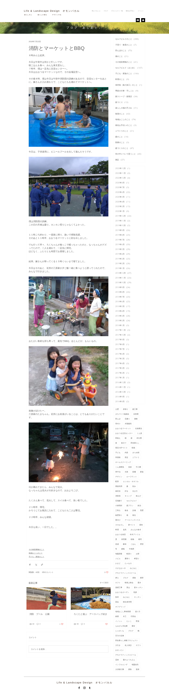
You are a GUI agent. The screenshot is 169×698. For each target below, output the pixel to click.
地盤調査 (118, 553)
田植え (118, 438)
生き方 (135, 491)
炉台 (126, 491)
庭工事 (135, 409)
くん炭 (139, 433)
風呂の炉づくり (121, 447)
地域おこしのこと (36, 553)
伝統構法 (138, 428)
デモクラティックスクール (125, 573)
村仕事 (139, 438)
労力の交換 (119, 635)
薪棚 (134, 472)
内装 (126, 452)
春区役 (118, 491)
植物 (132, 539)
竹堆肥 (131, 549)
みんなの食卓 (136, 529)
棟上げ (138, 496)
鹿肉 (141, 525)
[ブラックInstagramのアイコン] (84, 687)
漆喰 (136, 419)
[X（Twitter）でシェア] (36, 564)
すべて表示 (104, 583)
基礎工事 (118, 587)
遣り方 (137, 611)
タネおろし (119, 525)
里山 (128, 587)
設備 (134, 510)
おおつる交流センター (124, 433)
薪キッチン (138, 587)
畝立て (123, 443)
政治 (139, 505)
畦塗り (129, 553)
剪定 (126, 457)
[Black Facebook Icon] (79, 687)
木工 (124, 616)
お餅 (137, 553)
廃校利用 (118, 486)
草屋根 (118, 457)
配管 (117, 481)
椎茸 (140, 539)
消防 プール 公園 (40, 614)
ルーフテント (131, 476)
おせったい (119, 650)
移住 (134, 515)
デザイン (118, 476)
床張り (125, 409)
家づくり (131, 525)
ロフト (118, 582)
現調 (135, 592)
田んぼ (118, 419)
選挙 (133, 626)
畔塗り (136, 558)
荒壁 (142, 510)
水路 (126, 472)
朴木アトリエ (135, 534)
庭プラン (129, 505)
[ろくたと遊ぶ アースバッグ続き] (91, 598)
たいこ (129, 621)
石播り (127, 419)
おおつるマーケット (123, 428)
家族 (142, 472)
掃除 (134, 578)
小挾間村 (118, 505)
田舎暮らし (135, 443)
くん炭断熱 (119, 467)
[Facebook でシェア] (30, 564)
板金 (126, 510)
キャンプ (128, 496)
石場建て (118, 500)
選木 (139, 582)
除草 (117, 597)
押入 (117, 578)
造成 (117, 544)
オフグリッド (120, 606)
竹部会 (133, 616)
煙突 (142, 544)
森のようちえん (129, 659)
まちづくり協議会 (122, 414)
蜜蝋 (123, 549)
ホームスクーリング (123, 462)
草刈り (118, 423)
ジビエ (118, 558)
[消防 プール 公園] (46, 598)
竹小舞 (138, 467)
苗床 (137, 669)
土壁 (117, 409)
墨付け (118, 520)
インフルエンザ (121, 664)
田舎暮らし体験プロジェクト (126, 640)
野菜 (137, 621)
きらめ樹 (135, 452)
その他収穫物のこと (36, 549)
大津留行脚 (119, 669)
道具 (124, 529)
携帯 (142, 578)
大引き (118, 645)
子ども (118, 452)
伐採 (130, 467)
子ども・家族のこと (36, 557)
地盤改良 (135, 664)
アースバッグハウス (132, 520)
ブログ (125, 578)
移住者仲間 (127, 602)
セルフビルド (131, 500)
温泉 (117, 659)
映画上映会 (129, 582)
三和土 (118, 510)
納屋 (117, 616)
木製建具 (128, 423)
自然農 (136, 414)
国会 (117, 602)
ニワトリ (135, 457)
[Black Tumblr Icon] (89, 687)
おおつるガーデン (122, 592)
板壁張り (118, 515)
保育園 (123, 539)
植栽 (133, 447)
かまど (118, 563)
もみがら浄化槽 (121, 626)
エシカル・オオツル (131, 481)
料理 (117, 529)
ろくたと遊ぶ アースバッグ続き (90, 614)
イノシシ (118, 621)
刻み (134, 486)
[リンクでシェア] (42, 564)
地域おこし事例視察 (123, 611)
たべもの (128, 563)
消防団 (118, 496)
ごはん (133, 544)
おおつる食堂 (120, 534)
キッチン (137, 597)
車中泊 (118, 472)
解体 (124, 544)
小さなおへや (120, 568)
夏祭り (127, 558)
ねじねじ (133, 568)
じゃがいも (119, 631)
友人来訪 (128, 645)
